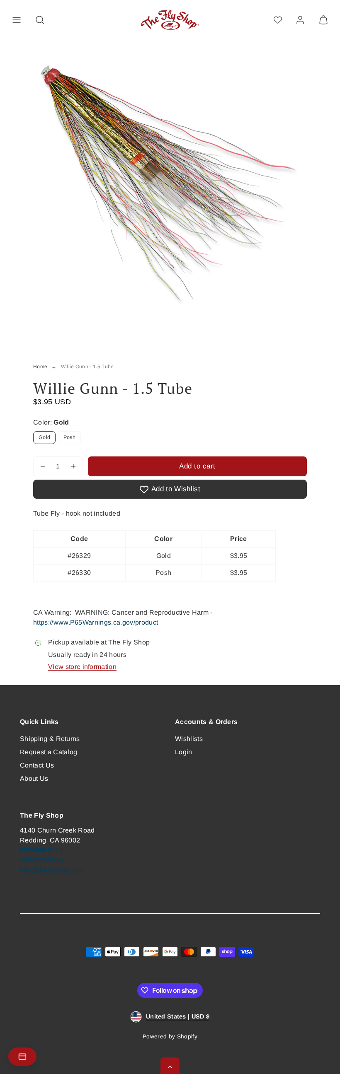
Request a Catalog (48, 751)
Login (183, 751)
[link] (300, 20)
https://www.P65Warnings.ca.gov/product (95, 622)
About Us (34, 778)
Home (40, 366)
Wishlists (189, 738)
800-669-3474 (41, 850)
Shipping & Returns (50, 738)
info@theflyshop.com (52, 870)
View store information (82, 666)
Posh (69, 437)
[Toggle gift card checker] (22, 1056)
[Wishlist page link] (278, 20)
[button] (17, 20)
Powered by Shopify (170, 1036)
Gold (44, 437)
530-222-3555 (41, 860)
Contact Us (37, 765)
